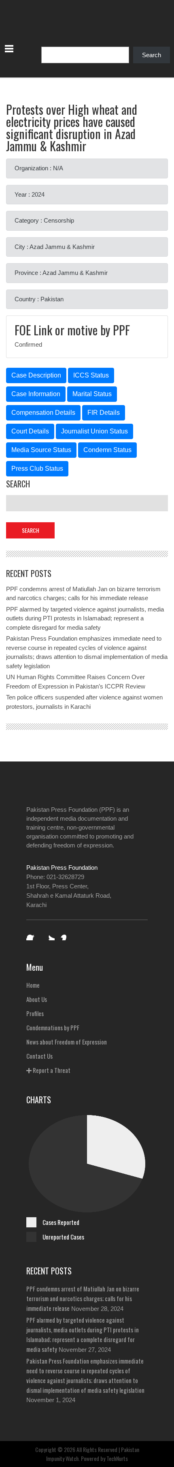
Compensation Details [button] (43, 412)
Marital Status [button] (92, 393)
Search (151, 54)
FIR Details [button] (103, 412)
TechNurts (117, 1458)
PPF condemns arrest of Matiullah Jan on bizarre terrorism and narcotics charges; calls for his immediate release (82, 1298)
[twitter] (49, 934)
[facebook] (32, 934)
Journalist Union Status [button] (94, 431)
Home (33, 984)
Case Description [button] (36, 375)
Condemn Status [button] (107, 449)
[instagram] (66, 934)
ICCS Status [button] (91, 375)
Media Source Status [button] (41, 449)
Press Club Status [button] (37, 468)
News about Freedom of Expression (66, 1041)
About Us (36, 999)
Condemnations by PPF (52, 1027)
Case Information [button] (35, 393)
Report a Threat (51, 1070)
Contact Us (39, 1055)
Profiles (35, 1013)
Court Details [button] (30, 431)
